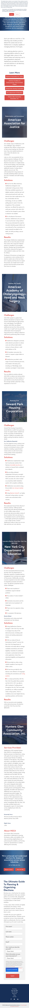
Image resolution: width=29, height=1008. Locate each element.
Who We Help (15, 992)
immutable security (15, 465)
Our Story (14, 989)
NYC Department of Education (14, 92)
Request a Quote (8, 869)
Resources (14, 993)
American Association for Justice (14, 76)
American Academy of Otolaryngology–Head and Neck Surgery (14, 82)
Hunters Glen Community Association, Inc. (14, 97)
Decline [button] (17, 14)
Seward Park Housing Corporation (14, 88)
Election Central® (14, 493)
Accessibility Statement (14, 1006)
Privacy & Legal (23, 1005)
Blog (14, 995)
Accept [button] (11, 14)
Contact (14, 996)
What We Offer (20, 869)
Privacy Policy (13, 966)
